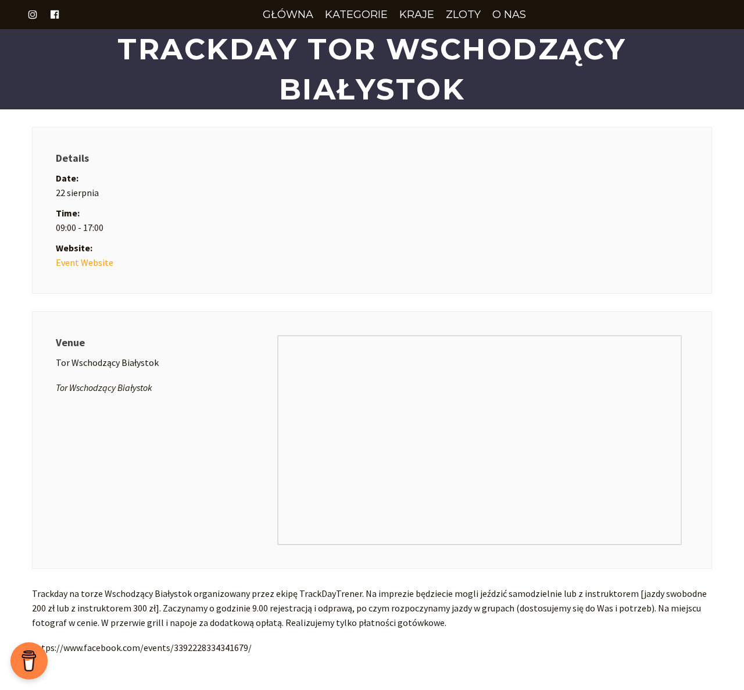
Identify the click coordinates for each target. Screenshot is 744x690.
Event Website (84, 262)
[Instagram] (33, 14)
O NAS (509, 14)
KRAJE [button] (416, 14)
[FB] (55, 14)
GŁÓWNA (288, 14)
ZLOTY (463, 14)
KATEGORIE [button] (356, 14)
